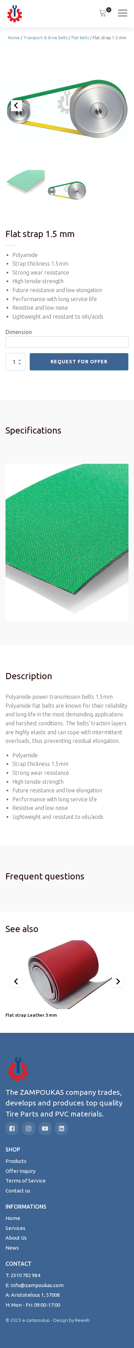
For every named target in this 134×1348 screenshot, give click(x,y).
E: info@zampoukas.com (34, 1285)
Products (15, 1161)
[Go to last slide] (16, 981)
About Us (16, 1238)
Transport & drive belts (45, 37)
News (12, 1248)
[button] (25, 183)
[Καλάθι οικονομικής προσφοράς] (103, 14)
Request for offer (79, 361)
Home (14, 37)
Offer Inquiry (20, 1171)
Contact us (17, 1191)
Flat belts (80, 37)
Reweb (82, 1320)
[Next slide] (117, 981)
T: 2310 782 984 (22, 1275)
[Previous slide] (16, 105)
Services (15, 1228)
